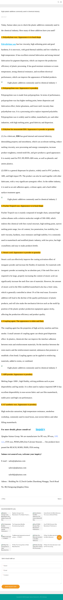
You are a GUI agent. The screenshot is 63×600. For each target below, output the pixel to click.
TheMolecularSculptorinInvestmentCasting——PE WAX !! (21, 536)
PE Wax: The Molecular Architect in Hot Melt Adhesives (52, 536)
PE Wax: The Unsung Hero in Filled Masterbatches (20, 545)
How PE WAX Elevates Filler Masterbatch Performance (50, 525)
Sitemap (45, 597)
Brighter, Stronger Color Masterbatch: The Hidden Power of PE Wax (20, 514)
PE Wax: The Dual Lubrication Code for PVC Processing (52, 545)
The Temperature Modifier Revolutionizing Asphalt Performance (18, 525)
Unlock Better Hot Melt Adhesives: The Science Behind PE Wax (52, 514)
